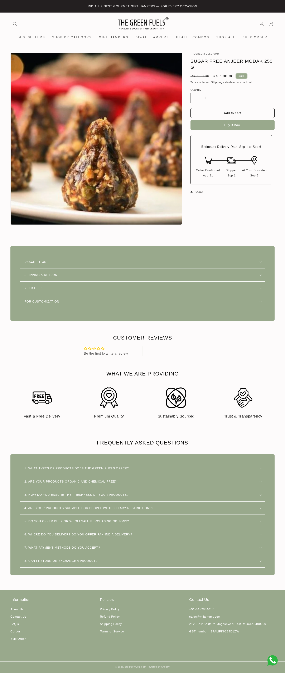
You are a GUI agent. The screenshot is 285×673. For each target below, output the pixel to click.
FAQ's (14, 624)
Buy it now (232, 125)
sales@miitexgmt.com (205, 616)
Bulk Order (18, 638)
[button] (15, 24)
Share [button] (199, 192)
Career (15, 631)
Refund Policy (110, 616)
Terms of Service (112, 631)
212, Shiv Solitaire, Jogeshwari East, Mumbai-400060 (227, 624)
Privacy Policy (110, 609)
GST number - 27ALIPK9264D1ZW (214, 631)
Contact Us (18, 616)
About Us (17, 609)
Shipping (217, 82)
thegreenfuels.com (135, 666)
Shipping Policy (111, 624)
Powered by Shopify (158, 666)
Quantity (195, 89)
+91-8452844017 (201, 609)
